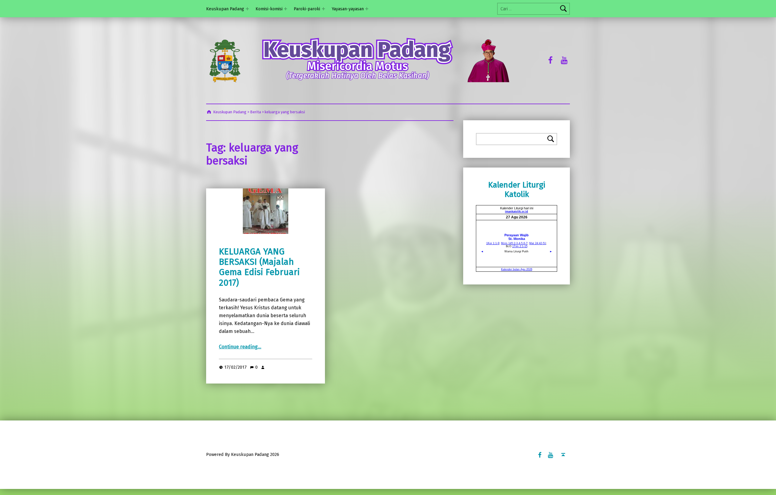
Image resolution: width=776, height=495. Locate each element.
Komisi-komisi (269, 9)
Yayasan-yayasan (348, 9)
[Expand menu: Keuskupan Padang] (247, 8)
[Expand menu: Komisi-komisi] (285, 8)
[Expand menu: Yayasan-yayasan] (366, 8)
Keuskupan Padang (225, 9)
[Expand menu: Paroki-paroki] (323, 8)
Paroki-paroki (307, 9)
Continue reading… (240, 347)
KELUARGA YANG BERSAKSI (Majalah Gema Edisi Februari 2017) (259, 267)
